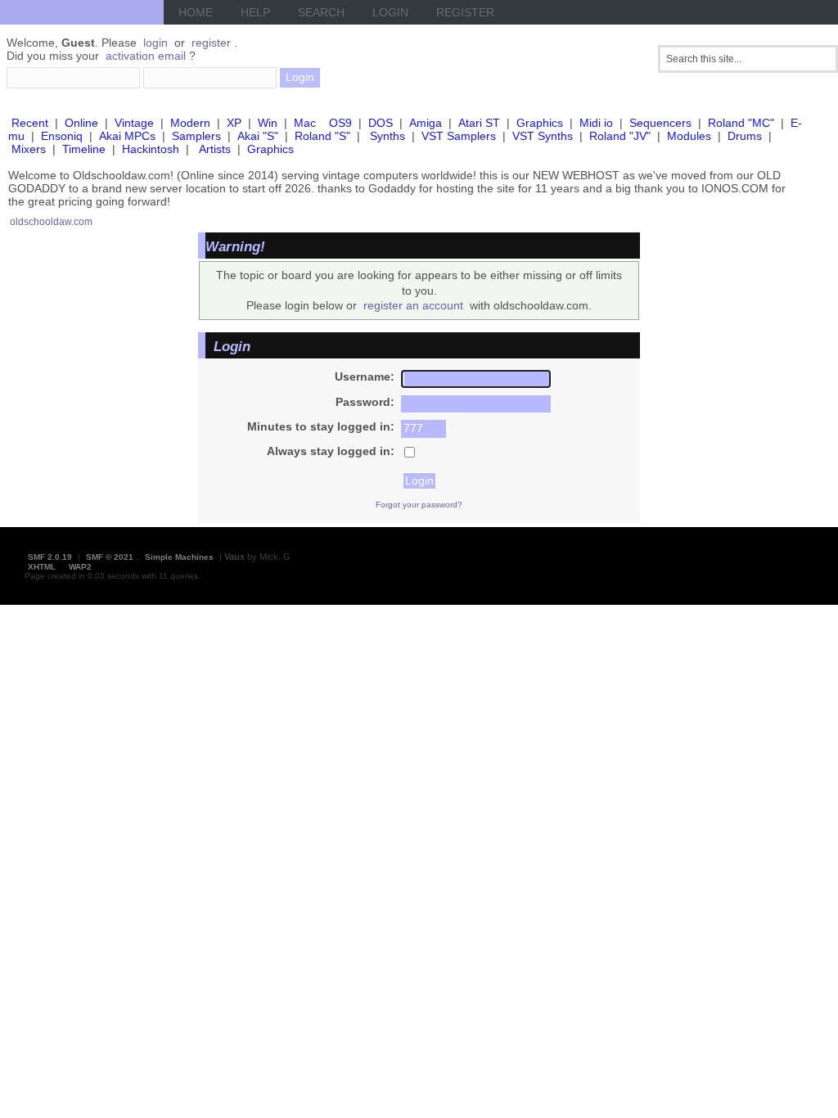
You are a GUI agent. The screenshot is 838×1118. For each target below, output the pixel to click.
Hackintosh (150, 149)
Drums (745, 135)
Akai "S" (257, 135)
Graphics (539, 122)
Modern (190, 122)
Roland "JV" (620, 135)
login (155, 42)
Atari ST (479, 122)
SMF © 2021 (109, 556)
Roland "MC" (741, 122)
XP (234, 122)
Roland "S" (322, 135)
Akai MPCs (127, 135)
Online (81, 122)
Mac (305, 122)
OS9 (340, 122)
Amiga (425, 122)
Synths (387, 135)
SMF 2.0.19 (50, 556)
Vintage (134, 122)
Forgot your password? (419, 504)
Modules (689, 135)
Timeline (84, 149)
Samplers (196, 135)
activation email (146, 55)
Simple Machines (179, 556)
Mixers (28, 149)
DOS (380, 122)
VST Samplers (458, 135)
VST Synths (542, 135)
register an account (413, 305)
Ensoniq (62, 135)
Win (267, 122)
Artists (215, 149)
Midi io (596, 122)
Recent (29, 122)
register (211, 42)
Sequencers (660, 122)
